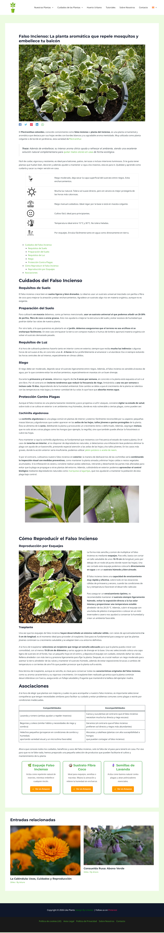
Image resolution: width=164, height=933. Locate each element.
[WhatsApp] (42, 124)
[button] (52, 7)
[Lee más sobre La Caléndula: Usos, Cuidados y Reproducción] (45, 850)
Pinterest (112, 910)
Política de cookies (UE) (50, 921)
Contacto (120, 921)
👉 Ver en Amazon (41, 789)
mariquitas (74, 470)
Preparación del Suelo (38, 251)
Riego (31, 258)
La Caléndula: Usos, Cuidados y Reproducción (41, 878)
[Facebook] (20, 124)
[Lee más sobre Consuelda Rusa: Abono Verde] (119, 845)
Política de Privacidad (86, 921)
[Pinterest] (31, 124)
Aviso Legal (68, 921)
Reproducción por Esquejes (41, 269)
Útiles (12, 882)
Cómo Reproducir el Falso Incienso (42, 265)
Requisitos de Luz (36, 255)
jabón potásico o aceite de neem (100, 450)
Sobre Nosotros (106, 921)
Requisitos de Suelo (37, 248)
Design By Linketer (84, 910)
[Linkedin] (37, 124)
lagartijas (85, 470)
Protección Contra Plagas (40, 262)
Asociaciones (31, 272)
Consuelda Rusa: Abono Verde (104, 868)
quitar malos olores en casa (78, 151)
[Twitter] (25, 124)
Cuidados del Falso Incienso (38, 244)
